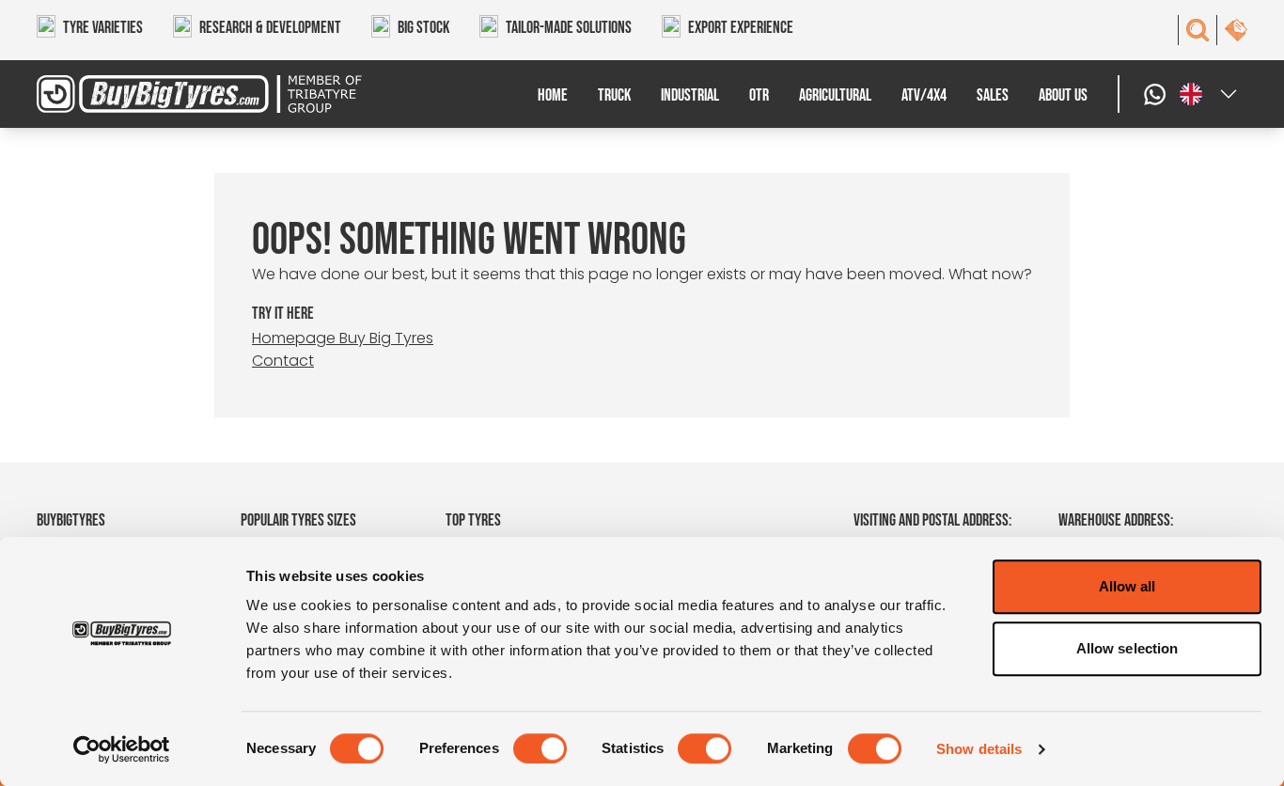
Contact (283, 360)
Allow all (1127, 586)
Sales (993, 95)
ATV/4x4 (924, 95)
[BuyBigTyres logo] (188, 94)
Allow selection (1127, 648)
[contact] (1236, 30)
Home (553, 95)
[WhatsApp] (1157, 94)
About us (1063, 95)
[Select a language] (1209, 94)
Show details (979, 749)
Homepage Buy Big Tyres (342, 338)
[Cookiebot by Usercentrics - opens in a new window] (121, 749)
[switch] (540, 748)
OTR (759, 95)
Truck (614, 95)
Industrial (690, 95)
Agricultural (835, 95)
